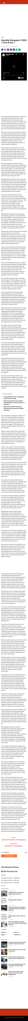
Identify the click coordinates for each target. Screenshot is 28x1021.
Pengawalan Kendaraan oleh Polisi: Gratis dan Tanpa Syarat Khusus (17, 943)
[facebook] (18, 2)
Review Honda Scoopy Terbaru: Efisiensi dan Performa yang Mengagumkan (16, 973)
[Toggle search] (23, 2)
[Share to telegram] (19, 49)
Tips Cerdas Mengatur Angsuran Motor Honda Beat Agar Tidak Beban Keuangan (17, 923)
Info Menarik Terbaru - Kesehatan (10, 878)
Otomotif (13, 891)
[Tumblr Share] (14, 49)
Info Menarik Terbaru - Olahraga (10, 880)
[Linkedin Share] (11, 49)
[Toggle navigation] (26, 2)
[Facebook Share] (2, 49)
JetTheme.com (14, 1019)
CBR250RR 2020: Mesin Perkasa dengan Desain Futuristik (16, 893)
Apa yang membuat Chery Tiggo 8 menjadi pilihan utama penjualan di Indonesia (14, 402)
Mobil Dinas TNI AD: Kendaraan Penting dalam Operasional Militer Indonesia (14, 408)
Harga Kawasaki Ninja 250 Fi (15, 900)
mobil (9, 905)
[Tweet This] (5, 49)
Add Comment (9, 856)
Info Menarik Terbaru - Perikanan (10, 882)
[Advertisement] (14, 20)
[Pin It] (8, 49)
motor (9, 891)
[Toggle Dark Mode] (21, 2)
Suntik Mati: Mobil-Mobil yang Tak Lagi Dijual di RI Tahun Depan (16, 965)
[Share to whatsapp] (17, 49)
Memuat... (4, 869)
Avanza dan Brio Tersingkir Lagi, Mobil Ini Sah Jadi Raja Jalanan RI (16, 957)
